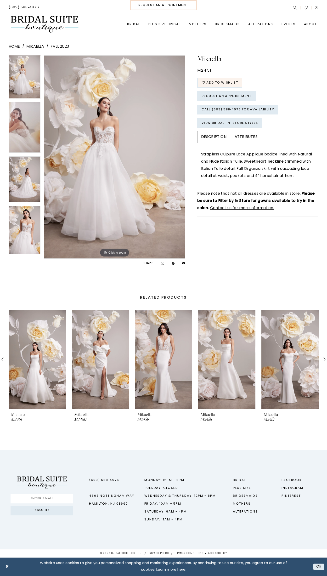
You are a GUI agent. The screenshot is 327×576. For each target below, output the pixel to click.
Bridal (239, 480)
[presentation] (37, 359)
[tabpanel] (25, 78)
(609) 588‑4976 (104, 480)
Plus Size (242, 488)
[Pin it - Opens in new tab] (173, 264)
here (181, 570)
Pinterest (291, 495)
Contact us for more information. (242, 208)
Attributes (246, 137)
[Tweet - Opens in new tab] (162, 264)
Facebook (292, 480)
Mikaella (35, 47)
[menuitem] (24, 8)
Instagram (292, 488)
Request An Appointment (227, 96)
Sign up (42, 510)
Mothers (242, 503)
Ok (319, 567)
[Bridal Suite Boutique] (44, 24)
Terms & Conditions (188, 553)
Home (14, 47)
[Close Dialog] (7, 567)
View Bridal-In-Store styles (230, 123)
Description (213, 137)
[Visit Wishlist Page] (305, 8)
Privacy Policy (158, 553)
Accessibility (217, 553)
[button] (316, 7)
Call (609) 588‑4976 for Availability (238, 109)
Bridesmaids (245, 495)
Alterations (245, 511)
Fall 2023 (60, 47)
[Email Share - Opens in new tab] (183, 263)
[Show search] (294, 7)
